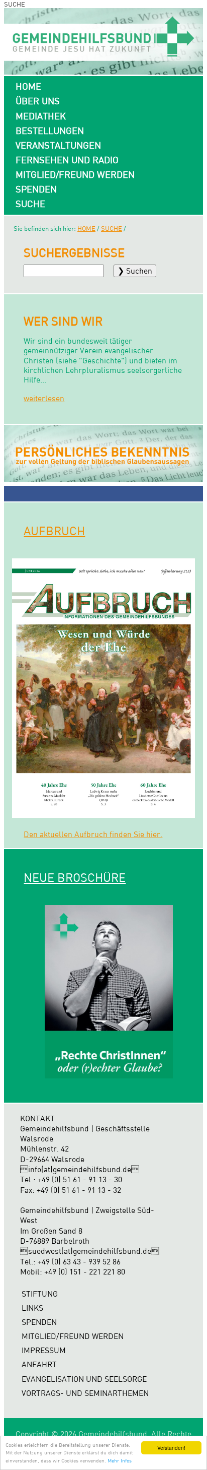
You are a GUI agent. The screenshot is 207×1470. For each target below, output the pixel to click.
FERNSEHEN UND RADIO (67, 159)
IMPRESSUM (44, 1350)
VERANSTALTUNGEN (58, 145)
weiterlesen (44, 398)
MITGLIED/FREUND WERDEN (75, 174)
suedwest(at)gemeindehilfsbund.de (89, 1251)
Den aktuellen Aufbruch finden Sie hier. (93, 834)
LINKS (32, 1308)
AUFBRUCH (54, 531)
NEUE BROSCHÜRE (75, 877)
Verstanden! (171, 1447)
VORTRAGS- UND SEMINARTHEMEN (85, 1393)
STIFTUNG (40, 1294)
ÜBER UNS (38, 100)
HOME (28, 86)
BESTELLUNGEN (50, 130)
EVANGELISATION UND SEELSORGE (84, 1379)
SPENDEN (36, 189)
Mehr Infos (120, 1460)
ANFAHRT (39, 1364)
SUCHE (30, 203)
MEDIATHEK (41, 115)
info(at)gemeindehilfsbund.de (79, 1169)
